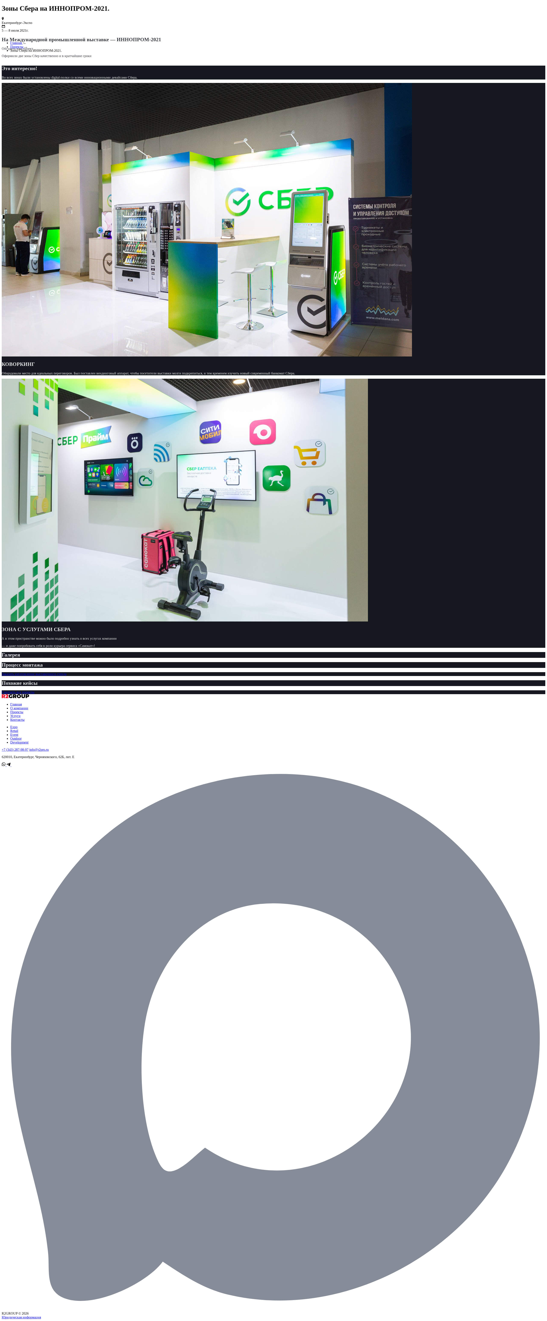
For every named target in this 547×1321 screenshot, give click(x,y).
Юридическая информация (21, 1317)
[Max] (273, 1309)
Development (19, 742)
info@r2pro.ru (39, 749)
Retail (14, 731)
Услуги (15, 716)
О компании (19, 708)
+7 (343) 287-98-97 (15, 749)
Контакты (17, 720)
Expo (14, 727)
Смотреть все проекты (18, 692)
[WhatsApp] (4, 765)
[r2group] (15, 697)
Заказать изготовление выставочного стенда (34, 674)
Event (14, 734)
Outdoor (16, 738)
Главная (16, 43)
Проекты (17, 47)
